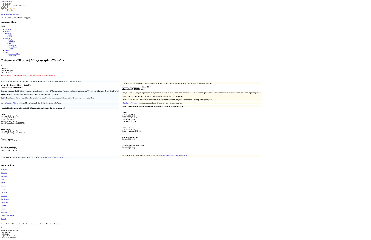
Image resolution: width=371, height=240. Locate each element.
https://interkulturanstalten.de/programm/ (174, 155)
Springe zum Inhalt (6, 1)
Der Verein (12, 42)
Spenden (7, 50)
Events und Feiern (14, 54)
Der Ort (11, 40)
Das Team (4, 196)
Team (10, 43)
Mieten (7, 52)
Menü (3, 26)
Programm (8, 29)
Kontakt (11, 48)
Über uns (7, 38)
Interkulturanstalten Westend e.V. (11, 14)
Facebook (7, 103)
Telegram (15, 103)
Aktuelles (7, 31)
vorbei (10, 36)
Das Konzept (13, 45)
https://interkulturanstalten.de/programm (52, 157)
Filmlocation (12, 55)
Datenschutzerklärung (7, 215)
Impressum (4, 212)
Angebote (8, 33)
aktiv (10, 35)
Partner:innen (13, 47)
